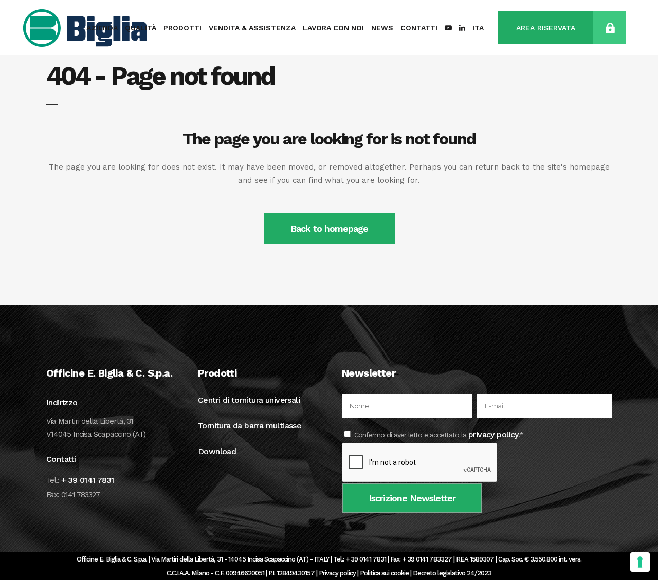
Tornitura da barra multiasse (249, 426)
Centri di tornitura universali (249, 400)
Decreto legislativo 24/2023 (452, 573)
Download (217, 451)
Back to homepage (329, 228)
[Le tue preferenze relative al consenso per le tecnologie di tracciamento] (640, 562)
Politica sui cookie (384, 573)
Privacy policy (337, 573)
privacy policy (493, 434)
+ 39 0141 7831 (87, 480)
